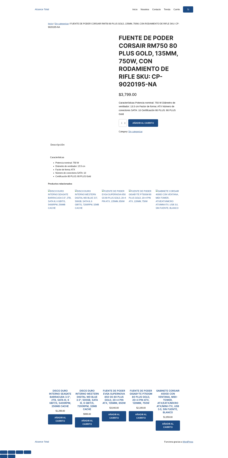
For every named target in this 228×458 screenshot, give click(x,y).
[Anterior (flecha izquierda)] (3, 456)
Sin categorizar (62, 24)
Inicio (50, 24)
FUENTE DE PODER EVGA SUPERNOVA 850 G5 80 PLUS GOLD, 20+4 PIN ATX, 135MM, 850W (114, 397)
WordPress (188, 442)
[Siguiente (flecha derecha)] (11, 456)
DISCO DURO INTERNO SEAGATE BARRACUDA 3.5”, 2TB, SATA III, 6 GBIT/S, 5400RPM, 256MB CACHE (60, 398)
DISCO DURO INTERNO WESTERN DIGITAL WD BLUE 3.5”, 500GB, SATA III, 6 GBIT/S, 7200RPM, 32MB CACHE (87, 400)
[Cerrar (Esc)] (27, 452)
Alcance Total (42, 9)
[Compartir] (19, 452)
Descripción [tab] (57, 144)
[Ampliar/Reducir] (3, 452)
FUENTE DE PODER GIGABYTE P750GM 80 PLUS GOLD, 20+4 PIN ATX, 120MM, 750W (141, 397)
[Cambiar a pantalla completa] (11, 452)
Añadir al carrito (143, 123)
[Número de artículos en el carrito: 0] (188, 9)
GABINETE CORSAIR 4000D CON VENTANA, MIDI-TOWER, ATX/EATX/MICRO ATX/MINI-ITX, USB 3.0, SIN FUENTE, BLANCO (167, 401)
